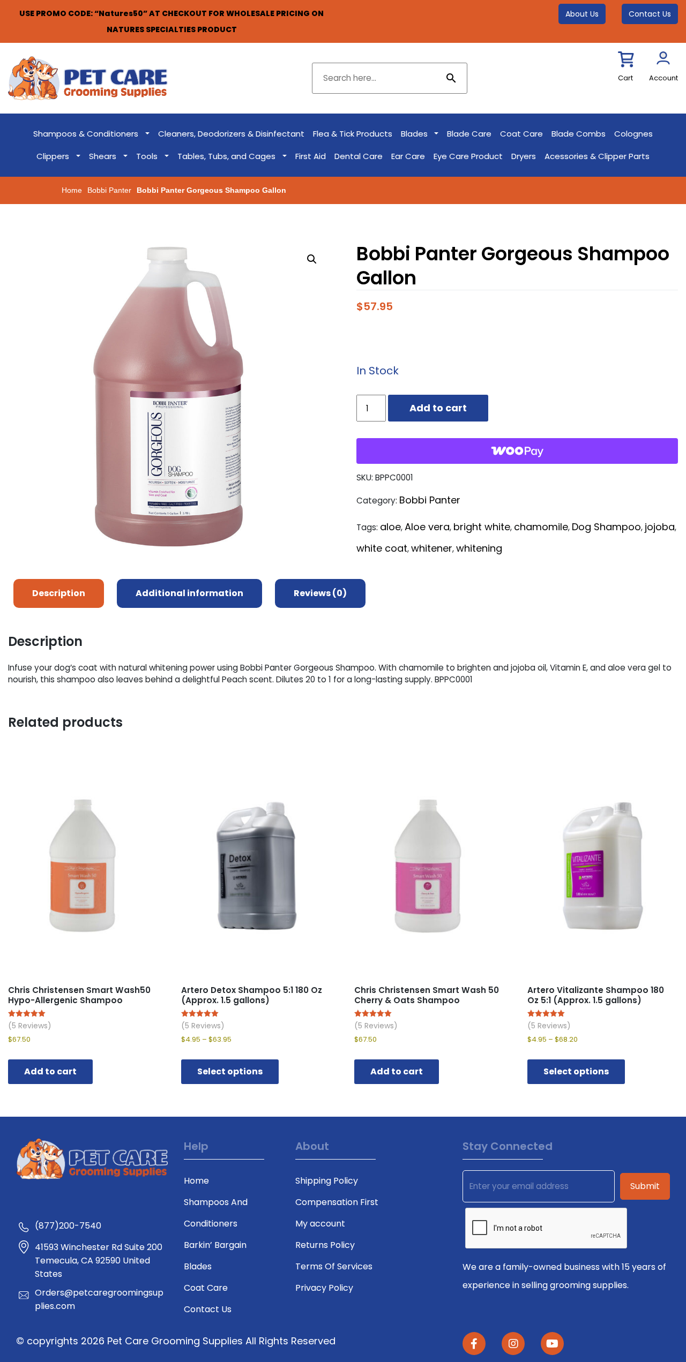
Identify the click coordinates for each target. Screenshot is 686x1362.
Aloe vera (427, 526)
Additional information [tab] (189, 593)
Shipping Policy (326, 1181)
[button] (312, 259)
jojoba (660, 526)
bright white (481, 526)
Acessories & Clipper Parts (597, 156)
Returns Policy (325, 1245)
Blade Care (469, 133)
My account (320, 1223)
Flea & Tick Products (352, 133)
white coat (381, 548)
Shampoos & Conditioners (85, 133)
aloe (390, 526)
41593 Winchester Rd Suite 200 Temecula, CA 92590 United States (98, 1260)
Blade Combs (578, 133)
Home (72, 190)
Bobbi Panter (109, 190)
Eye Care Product (468, 156)
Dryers (523, 156)
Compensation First (336, 1202)
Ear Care (408, 156)
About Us (582, 14)
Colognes (633, 133)
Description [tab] (58, 593)
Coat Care (521, 133)
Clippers (52, 156)
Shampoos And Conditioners (216, 1213)
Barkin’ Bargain (215, 1245)
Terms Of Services (333, 1266)
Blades (414, 133)
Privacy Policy (324, 1288)
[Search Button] (451, 78)
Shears (102, 156)
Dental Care (358, 156)
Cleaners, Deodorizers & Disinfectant (231, 133)
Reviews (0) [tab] (320, 593)
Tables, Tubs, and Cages (226, 156)
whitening (479, 548)
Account (663, 78)
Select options (230, 1071)
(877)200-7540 (68, 1226)
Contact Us (650, 14)
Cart (625, 78)
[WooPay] (517, 451)
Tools (147, 156)
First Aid (310, 156)
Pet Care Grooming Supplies (176, 1341)
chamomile (541, 526)
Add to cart (438, 408)
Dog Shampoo (606, 526)
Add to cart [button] (50, 1071)
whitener (431, 548)
